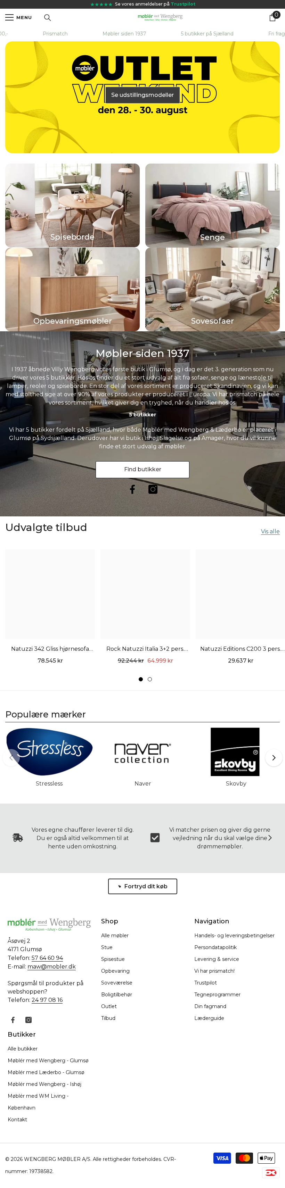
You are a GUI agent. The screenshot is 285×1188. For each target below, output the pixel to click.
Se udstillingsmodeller (142, 95)
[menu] (9, 17)
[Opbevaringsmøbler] (72, 289)
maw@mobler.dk (51, 966)
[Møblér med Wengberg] (49, 754)
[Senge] (212, 206)
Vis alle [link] (270, 532)
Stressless (49, 783)
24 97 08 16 (47, 1000)
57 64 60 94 (47, 958)
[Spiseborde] (72, 205)
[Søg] (47, 18)
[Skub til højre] (269, 838)
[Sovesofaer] (212, 289)
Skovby (236, 783)
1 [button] (141, 679)
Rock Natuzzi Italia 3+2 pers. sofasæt (145, 650)
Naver (143, 783)
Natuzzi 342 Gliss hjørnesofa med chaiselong (50, 650)
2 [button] (150, 679)
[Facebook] (132, 489)
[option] (72, 205)
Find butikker (142, 469)
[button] (274, 757)
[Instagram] (153, 489)
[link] (211, 838)
